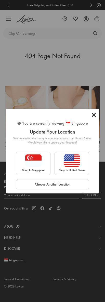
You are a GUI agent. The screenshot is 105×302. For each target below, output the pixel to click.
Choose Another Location (52, 184)
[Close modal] (94, 115)
